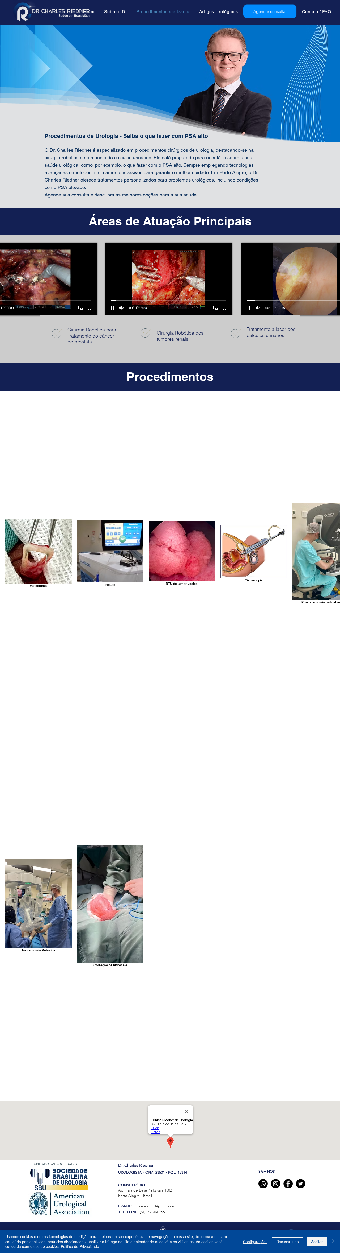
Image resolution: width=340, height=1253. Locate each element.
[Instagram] (275, 1183)
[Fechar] (333, 1241)
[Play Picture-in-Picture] (80, 307)
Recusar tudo (287, 1241)
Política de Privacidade (80, 1246)
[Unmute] (121, 307)
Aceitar (317, 1241)
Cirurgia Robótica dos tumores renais (180, 336)
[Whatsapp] (263, 1183)
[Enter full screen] (89, 307)
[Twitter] (300, 1183)
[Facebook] (288, 1183)
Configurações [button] (255, 1241)
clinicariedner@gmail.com (154, 1205)
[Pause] (112, 307)
